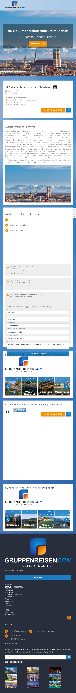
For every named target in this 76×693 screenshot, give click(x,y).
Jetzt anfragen (38, 44)
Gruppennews (10, 599)
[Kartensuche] (73, 216)
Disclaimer (8, 606)
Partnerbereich (10, 614)
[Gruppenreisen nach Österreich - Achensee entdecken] (55, 684)
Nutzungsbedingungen (13, 594)
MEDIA (7, 610)
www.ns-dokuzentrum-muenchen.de (22, 100)
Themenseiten (10, 597)
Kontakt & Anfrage (53, 110)
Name (9, 309)
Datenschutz (9, 601)
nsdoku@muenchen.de (23, 296)
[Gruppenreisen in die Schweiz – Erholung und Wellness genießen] (11, 670)
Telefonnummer (13, 322)
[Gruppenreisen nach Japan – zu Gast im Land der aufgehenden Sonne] (55, 670)
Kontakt (38, 577)
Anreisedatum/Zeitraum (16, 329)
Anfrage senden (38, 354)
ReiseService (9, 592)
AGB (6, 608)
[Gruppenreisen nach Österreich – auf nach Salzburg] (11, 684)
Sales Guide (9, 612)
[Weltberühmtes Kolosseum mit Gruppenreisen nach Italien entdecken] (33, 670)
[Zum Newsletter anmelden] (68, 657)
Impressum (9, 590)
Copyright (8, 603)
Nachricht (10, 341)
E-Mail (9, 316)
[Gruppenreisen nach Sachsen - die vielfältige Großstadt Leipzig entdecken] (33, 684)
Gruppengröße (12, 335)
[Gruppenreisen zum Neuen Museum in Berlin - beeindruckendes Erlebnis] (11, 677)
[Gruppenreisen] (15, 5)
